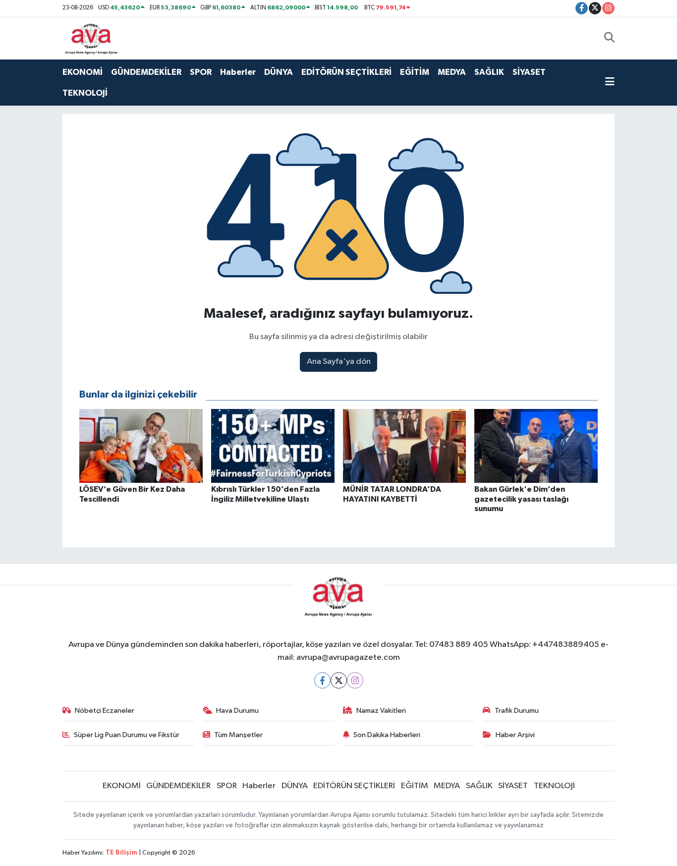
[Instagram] (355, 680)
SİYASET (529, 72)
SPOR (201, 72)
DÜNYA (278, 72)
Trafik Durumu (517, 710)
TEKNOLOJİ (85, 93)
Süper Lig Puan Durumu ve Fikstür (126, 735)
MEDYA (452, 72)
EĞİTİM (414, 72)
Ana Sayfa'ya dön (339, 361)
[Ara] (609, 38)
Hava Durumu (237, 710)
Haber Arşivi (515, 735)
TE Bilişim (121, 853)
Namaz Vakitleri (381, 710)
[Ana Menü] (610, 82)
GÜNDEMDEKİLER (146, 72)
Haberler (238, 72)
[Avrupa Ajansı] (91, 38)
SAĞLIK (489, 72)
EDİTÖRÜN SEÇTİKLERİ (346, 72)
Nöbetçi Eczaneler (104, 710)
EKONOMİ (82, 72)
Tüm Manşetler (238, 735)
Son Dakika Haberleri (386, 735)
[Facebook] (322, 680)
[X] (339, 680)
